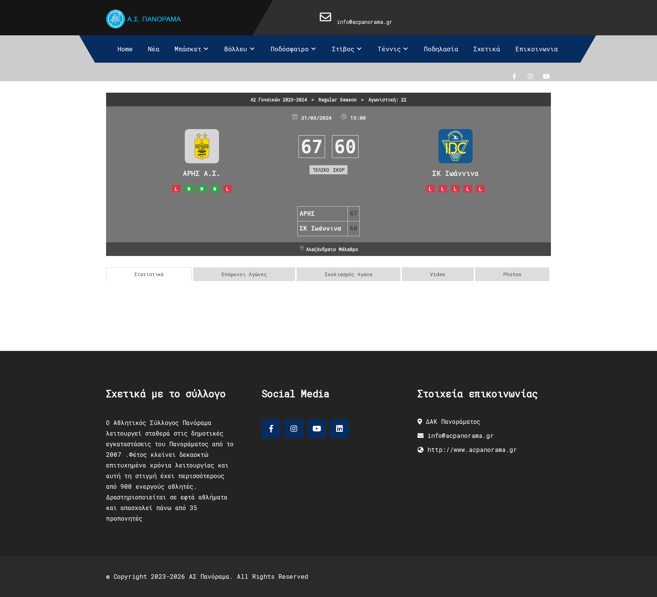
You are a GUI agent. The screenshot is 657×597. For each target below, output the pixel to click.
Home (125, 48)
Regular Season (338, 99)
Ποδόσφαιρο (290, 48)
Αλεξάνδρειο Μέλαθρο (332, 249)
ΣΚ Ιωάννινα (455, 173)
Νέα (153, 48)
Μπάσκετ (188, 48)
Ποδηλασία (441, 48)
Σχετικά (486, 48)
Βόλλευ (235, 48)
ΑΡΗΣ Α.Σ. (202, 173)
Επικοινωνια (536, 48)
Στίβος (343, 48)
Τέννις (389, 48)
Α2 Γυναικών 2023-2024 (279, 99)
